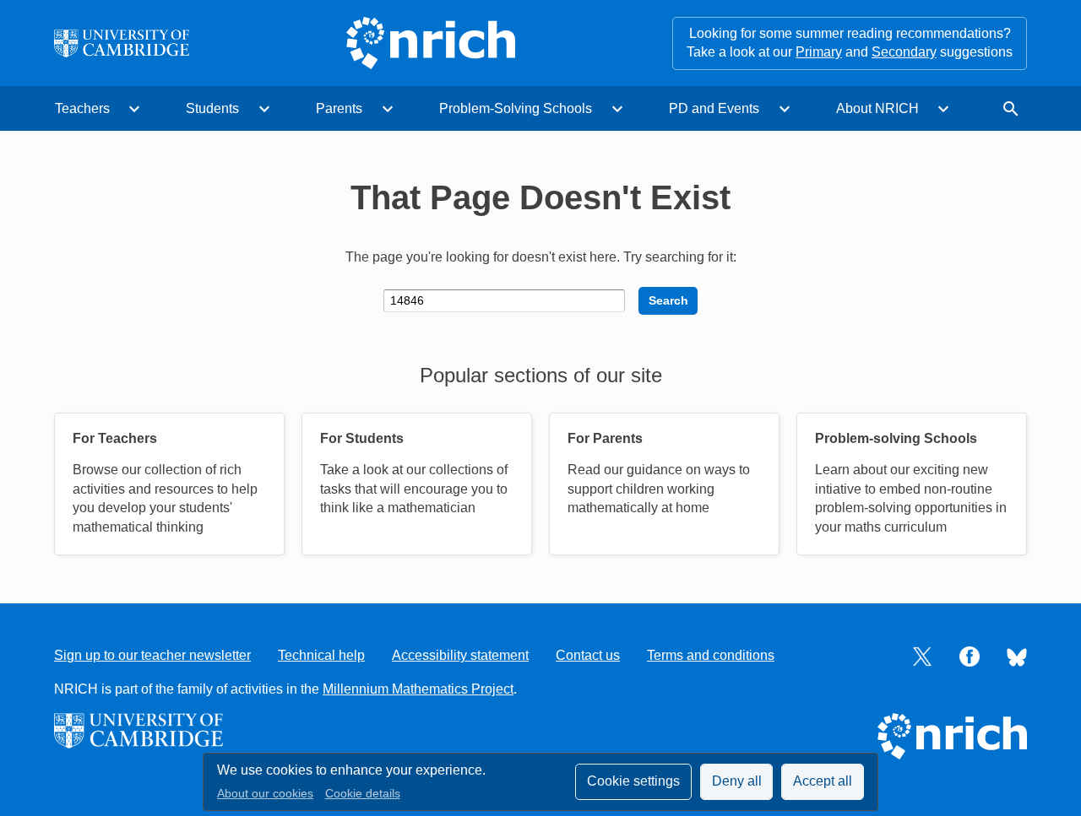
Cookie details (362, 793)
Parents (339, 108)
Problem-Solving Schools (515, 108)
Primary (819, 52)
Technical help (321, 655)
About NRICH (877, 108)
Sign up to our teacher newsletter (152, 655)
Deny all (737, 781)
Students (212, 108)
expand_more (134, 109)
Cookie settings (633, 781)
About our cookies (265, 793)
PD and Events (714, 108)
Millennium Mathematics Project (418, 689)
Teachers (82, 108)
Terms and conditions (710, 655)
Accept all (822, 781)
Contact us (588, 655)
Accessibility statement (460, 655)
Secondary (904, 52)
